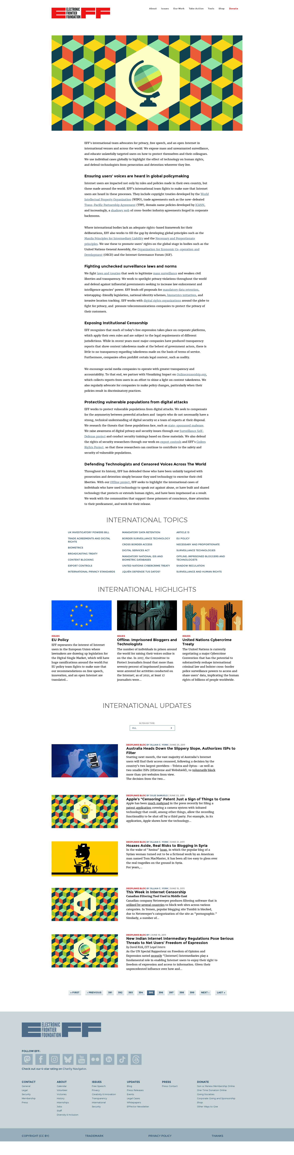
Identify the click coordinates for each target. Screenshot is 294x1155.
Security (26, 1094)
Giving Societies (205, 1094)
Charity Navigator (74, 1068)
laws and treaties (108, 273)
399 (192, 992)
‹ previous (94, 992)
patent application (138, 807)
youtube (81, 1059)
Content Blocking (81, 559)
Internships (63, 1102)
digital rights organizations (162, 300)
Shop (222, 8)
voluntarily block (203, 770)
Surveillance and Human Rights (199, 571)
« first (74, 992)
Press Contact (170, 1086)
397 (171, 992)
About (153, 8)
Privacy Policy (160, 1135)
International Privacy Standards (91, 571)
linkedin (108, 1059)
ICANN (199, 205)
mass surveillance (165, 273)
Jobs (59, 1106)
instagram (54, 1059)
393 (130, 992)
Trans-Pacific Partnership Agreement (110, 205)
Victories (62, 1094)
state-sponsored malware (185, 425)
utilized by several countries (145, 905)
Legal (25, 1090)
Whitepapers (134, 1102)
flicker (95, 1059)
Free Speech (99, 1086)
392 (120, 992)
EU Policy (183, 538)
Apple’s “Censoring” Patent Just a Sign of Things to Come (178, 799)
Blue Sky (68, 1059)
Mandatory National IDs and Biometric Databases (142, 558)
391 (110, 992)
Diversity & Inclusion (67, 1114)
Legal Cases (133, 1098)
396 (161, 992)
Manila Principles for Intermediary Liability (113, 238)
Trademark (94, 1135)
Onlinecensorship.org (191, 374)
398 (181, 992)
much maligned (158, 803)
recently (156, 955)
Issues (165, 8)
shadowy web (120, 210)
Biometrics (75, 547)
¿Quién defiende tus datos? (141, 571)
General (26, 1086)
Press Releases (135, 1090)
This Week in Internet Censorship (156, 892)
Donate (233, 8)
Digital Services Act (136, 550)
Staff (59, 1110)
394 (141, 992)
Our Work (178, 8)
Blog (129, 1086)
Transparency (99, 1098)
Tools (211, 8)
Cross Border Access (137, 544)
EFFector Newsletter (138, 1106)
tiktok (122, 1059)
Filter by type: (147, 723)
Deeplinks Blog (136, 745)
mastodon (27, 1059)
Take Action (196, 8)
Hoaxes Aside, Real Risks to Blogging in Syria (166, 845)
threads (136, 1059)
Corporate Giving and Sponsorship (216, 1098)
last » (221, 992)
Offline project (120, 482)
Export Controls (80, 565)
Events (130, 1094)
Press (25, 1102)
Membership (29, 1098)
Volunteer (62, 1090)
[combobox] (152, 728)
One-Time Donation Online (212, 1090)
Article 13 (182, 532)
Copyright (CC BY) (35, 1135)
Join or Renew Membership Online (216, 1086)
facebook (40, 1059)
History (60, 1098)
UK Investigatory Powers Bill (88, 532)
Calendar (62, 1086)
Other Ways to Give (207, 1106)
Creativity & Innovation (104, 1094)
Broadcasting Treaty (82, 553)
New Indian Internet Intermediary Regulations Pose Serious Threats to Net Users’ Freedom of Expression (180, 940)
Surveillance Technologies (195, 550)
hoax (163, 849)
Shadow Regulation (190, 565)
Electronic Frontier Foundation (81, 15)
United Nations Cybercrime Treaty (146, 565)
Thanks (217, 1135)
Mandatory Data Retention (141, 532)
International (99, 1102)
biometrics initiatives (181, 295)
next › (205, 992)
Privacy (96, 1090)
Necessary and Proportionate (198, 544)
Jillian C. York (159, 745)
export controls (170, 441)
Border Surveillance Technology (146, 538)
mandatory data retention (180, 289)
